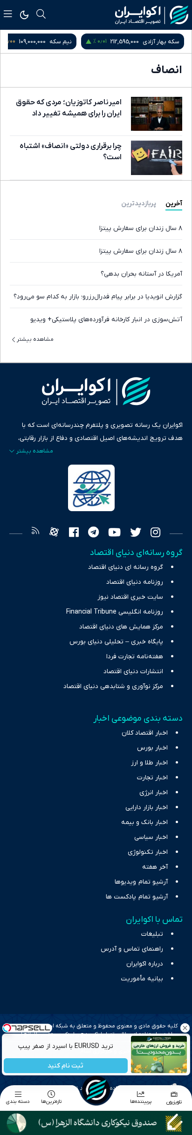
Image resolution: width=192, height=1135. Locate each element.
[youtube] (114, 533)
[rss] (35, 533)
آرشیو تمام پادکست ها (137, 896)
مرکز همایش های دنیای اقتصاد (121, 626)
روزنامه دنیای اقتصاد (134, 582)
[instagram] (155, 533)
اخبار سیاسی (151, 837)
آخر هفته (155, 867)
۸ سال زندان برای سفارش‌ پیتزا (140, 228)
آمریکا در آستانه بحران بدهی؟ (141, 274)
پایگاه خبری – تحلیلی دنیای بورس (116, 641)
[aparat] (54, 533)
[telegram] (93, 533)
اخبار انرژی (153, 792)
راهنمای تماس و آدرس (132, 949)
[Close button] (185, 1028)
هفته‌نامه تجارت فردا (134, 656)
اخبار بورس (152, 747)
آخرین (173, 203)
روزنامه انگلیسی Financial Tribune (114, 612)
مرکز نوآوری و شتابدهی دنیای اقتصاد (113, 686)
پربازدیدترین (138, 203)
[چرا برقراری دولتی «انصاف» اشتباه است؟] (156, 158)
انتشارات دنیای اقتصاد (133, 671)
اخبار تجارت (152, 777)
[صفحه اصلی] (96, 1090)
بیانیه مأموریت (142, 978)
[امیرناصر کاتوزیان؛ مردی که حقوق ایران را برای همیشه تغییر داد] (156, 114)
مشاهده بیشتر (35, 339)
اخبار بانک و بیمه (144, 822)
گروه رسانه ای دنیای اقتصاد (125, 567)
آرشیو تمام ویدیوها (141, 882)
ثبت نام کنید (66, 1065)
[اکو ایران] (151, 15)
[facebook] (74, 533)
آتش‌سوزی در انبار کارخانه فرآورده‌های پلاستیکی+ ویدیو (106, 319)
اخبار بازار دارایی (146, 807)
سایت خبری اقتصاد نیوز (130, 597)
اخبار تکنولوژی (148, 852)
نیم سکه (60, 42)
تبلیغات (152, 934)
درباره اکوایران (144, 963)
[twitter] (135, 533)
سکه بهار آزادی (161, 42)
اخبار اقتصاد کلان (145, 733)
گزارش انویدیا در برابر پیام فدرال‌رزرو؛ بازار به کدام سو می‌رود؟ (98, 296)
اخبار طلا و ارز (149, 762)
